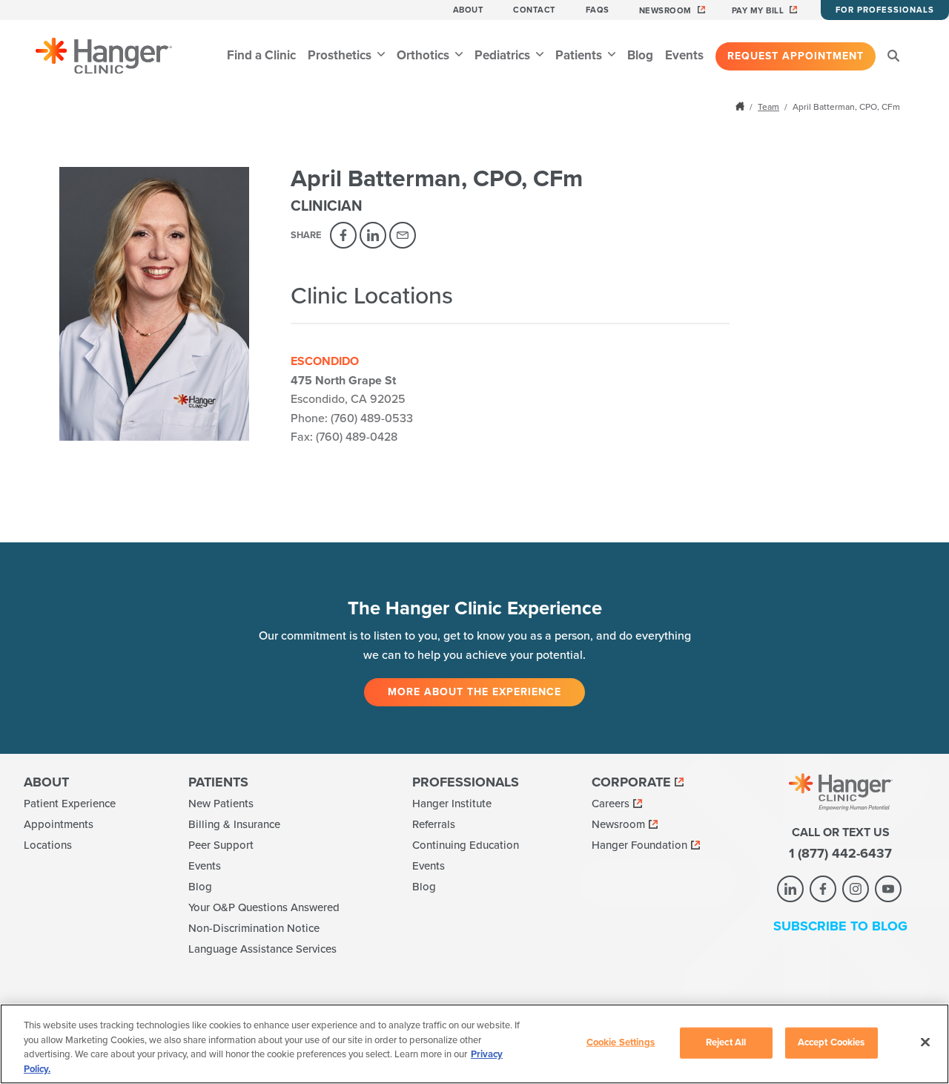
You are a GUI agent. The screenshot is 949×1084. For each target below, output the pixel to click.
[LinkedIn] (373, 235)
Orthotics (424, 55)
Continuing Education (465, 845)
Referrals (433, 824)
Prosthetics (341, 55)
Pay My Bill (758, 11)
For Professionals (885, 10)
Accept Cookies (831, 1042)
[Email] (402, 235)
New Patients (221, 803)
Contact (534, 10)
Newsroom (665, 11)
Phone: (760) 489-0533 (352, 418)
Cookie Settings (620, 1042)
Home (741, 106)
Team (768, 107)
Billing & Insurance (234, 824)
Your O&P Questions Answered (264, 907)
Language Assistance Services (262, 949)
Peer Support (221, 845)
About (468, 10)
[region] (474, 1044)
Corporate (631, 782)
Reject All (726, 1042)
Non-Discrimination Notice (254, 928)
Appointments (58, 824)
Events (684, 55)
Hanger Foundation (639, 845)
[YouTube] (888, 889)
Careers (610, 803)
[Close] (925, 1041)
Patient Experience (70, 803)
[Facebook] (343, 235)
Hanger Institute (452, 803)
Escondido (325, 361)
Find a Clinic (261, 55)
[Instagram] (855, 889)
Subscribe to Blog (840, 926)
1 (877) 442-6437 (840, 853)
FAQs (597, 10)
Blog (640, 55)
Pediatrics (503, 55)
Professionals (465, 782)
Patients (580, 55)
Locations (48, 845)
